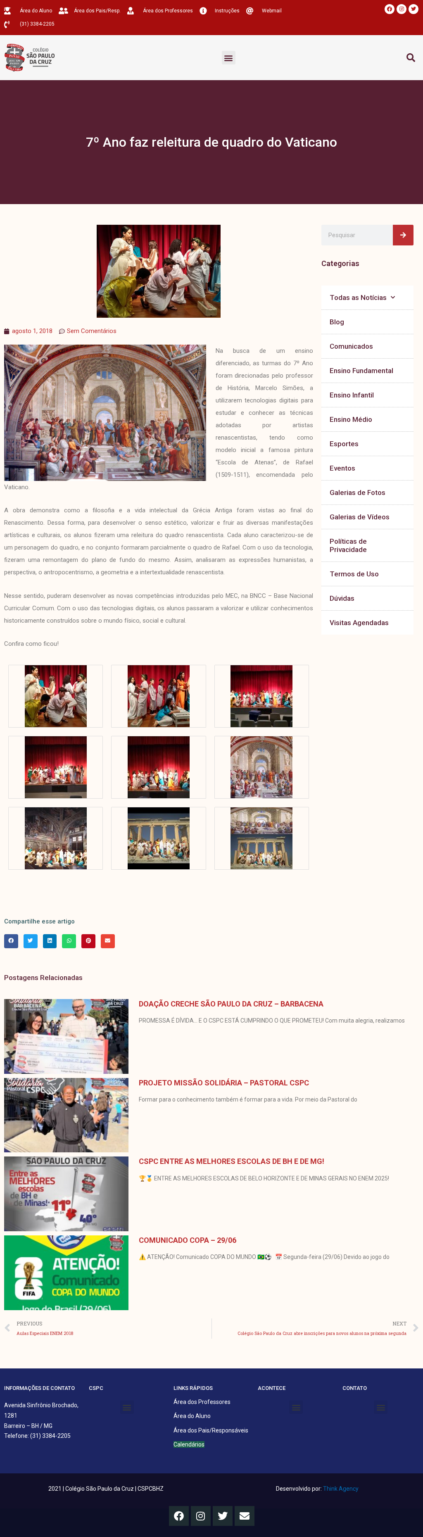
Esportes (344, 444)
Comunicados (351, 346)
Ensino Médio (351, 419)
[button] (228, 57)
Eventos (342, 468)
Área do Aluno (192, 1416)
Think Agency (341, 1488)
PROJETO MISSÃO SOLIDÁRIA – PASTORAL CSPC (224, 1082)
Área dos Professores (202, 1402)
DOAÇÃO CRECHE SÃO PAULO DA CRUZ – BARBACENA (231, 1003)
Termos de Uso (354, 574)
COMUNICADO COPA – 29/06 (187, 1240)
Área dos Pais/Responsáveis (210, 1430)
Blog (337, 322)
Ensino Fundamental (361, 370)
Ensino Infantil (352, 395)
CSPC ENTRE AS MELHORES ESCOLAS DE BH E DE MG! (231, 1161)
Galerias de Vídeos (360, 517)
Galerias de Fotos (357, 492)
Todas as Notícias (358, 297)
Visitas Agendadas (359, 623)
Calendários (188, 1444)
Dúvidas (342, 598)
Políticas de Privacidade (348, 545)
